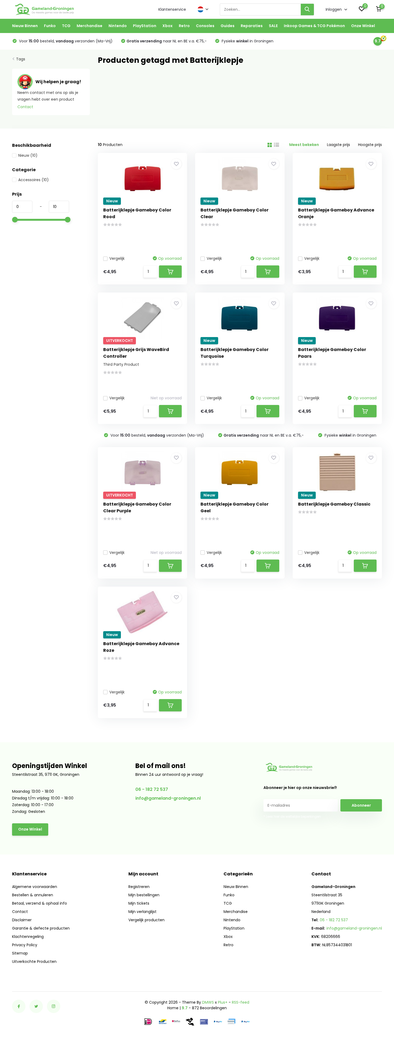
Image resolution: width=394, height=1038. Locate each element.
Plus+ (223, 1002)
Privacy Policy (24, 945)
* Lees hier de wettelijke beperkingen (292, 816)
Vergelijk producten (146, 920)
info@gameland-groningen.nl (168, 798)
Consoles (205, 25)
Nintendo (118, 25)
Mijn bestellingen (143, 895)
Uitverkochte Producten (34, 961)
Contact (25, 106)
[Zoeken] (307, 9)
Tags (20, 59)
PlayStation (144, 25)
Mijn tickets (138, 903)
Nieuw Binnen (25, 25)
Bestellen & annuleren (32, 895)
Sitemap (20, 953)
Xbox (167, 25)
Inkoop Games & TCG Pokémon (314, 25)
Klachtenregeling (28, 936)
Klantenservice (172, 9)
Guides (228, 25)
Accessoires (33, 179)
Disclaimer (22, 920)
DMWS (208, 1002)
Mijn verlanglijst (142, 911)
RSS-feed (240, 1002)
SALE (273, 25)
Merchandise (89, 25)
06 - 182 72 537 (151, 789)
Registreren (139, 886)
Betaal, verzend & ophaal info (39, 903)
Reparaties (252, 25)
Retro (184, 25)
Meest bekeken (304, 144)
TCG (66, 25)
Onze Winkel (363, 25)
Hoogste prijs (370, 144)
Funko (50, 25)
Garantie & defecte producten (41, 928)
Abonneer (361, 805)
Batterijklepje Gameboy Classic (334, 504)
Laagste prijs (338, 144)
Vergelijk (117, 258)
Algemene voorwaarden (34, 886)
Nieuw (28, 155)
